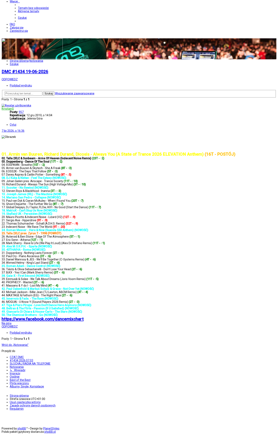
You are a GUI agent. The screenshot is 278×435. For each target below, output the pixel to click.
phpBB (22, 428)
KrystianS (8, 108)
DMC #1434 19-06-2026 (25, 71)
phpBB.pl (50, 431)
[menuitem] (33, 8)
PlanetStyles (51, 428)
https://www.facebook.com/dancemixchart (43, 319)
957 (21, 112)
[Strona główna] (32, 57)
